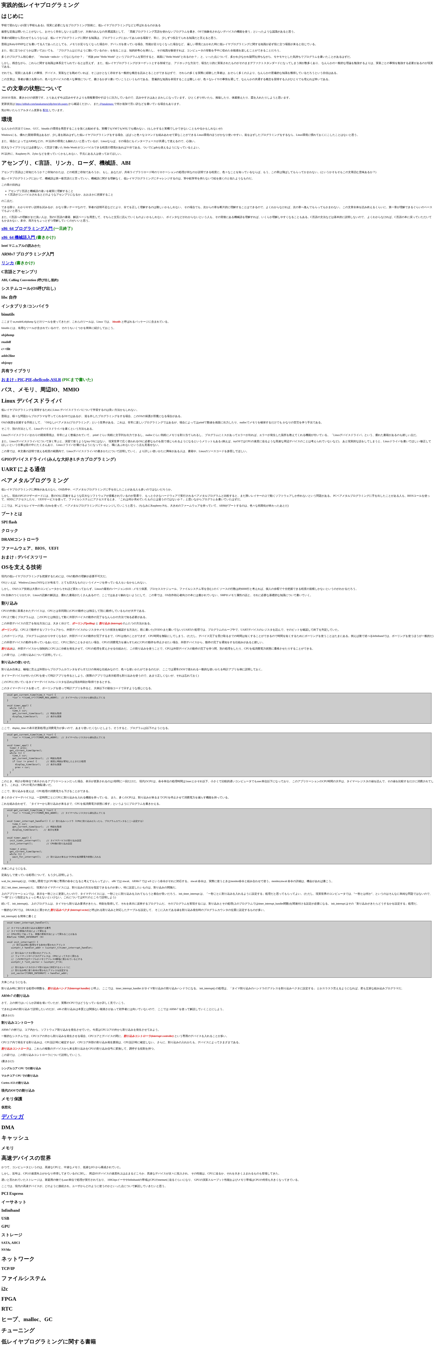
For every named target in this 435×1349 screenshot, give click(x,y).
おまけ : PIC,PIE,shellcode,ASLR (31, 379)
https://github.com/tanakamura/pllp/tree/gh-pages (42, 103)
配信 (46, 110)
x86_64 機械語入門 (18, 237)
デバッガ (12, 1117)
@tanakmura (106, 103)
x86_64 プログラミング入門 (27, 228)
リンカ (7, 263)
